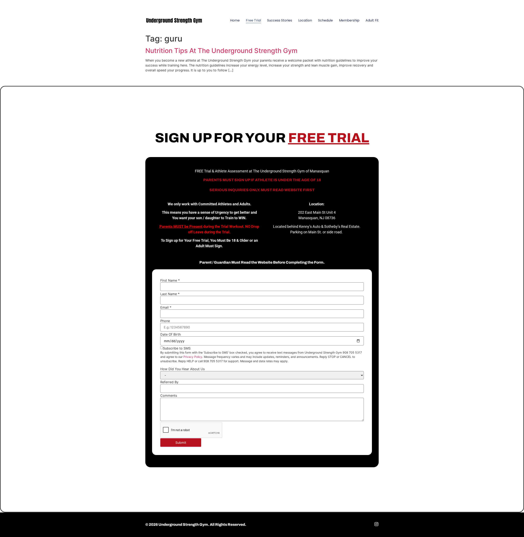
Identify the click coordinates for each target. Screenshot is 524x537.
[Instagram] (373, 5)
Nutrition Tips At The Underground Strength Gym (221, 51)
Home (235, 20)
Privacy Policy (192, 356)
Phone (165, 320)
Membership (349, 20)
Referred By (169, 382)
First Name (170, 280)
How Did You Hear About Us (182, 369)
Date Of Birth (170, 334)
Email (165, 307)
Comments (168, 395)
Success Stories (279, 20)
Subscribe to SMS (177, 348)
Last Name (170, 293)
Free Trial (253, 20)
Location (305, 20)
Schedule (325, 20)
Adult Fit (372, 20)
